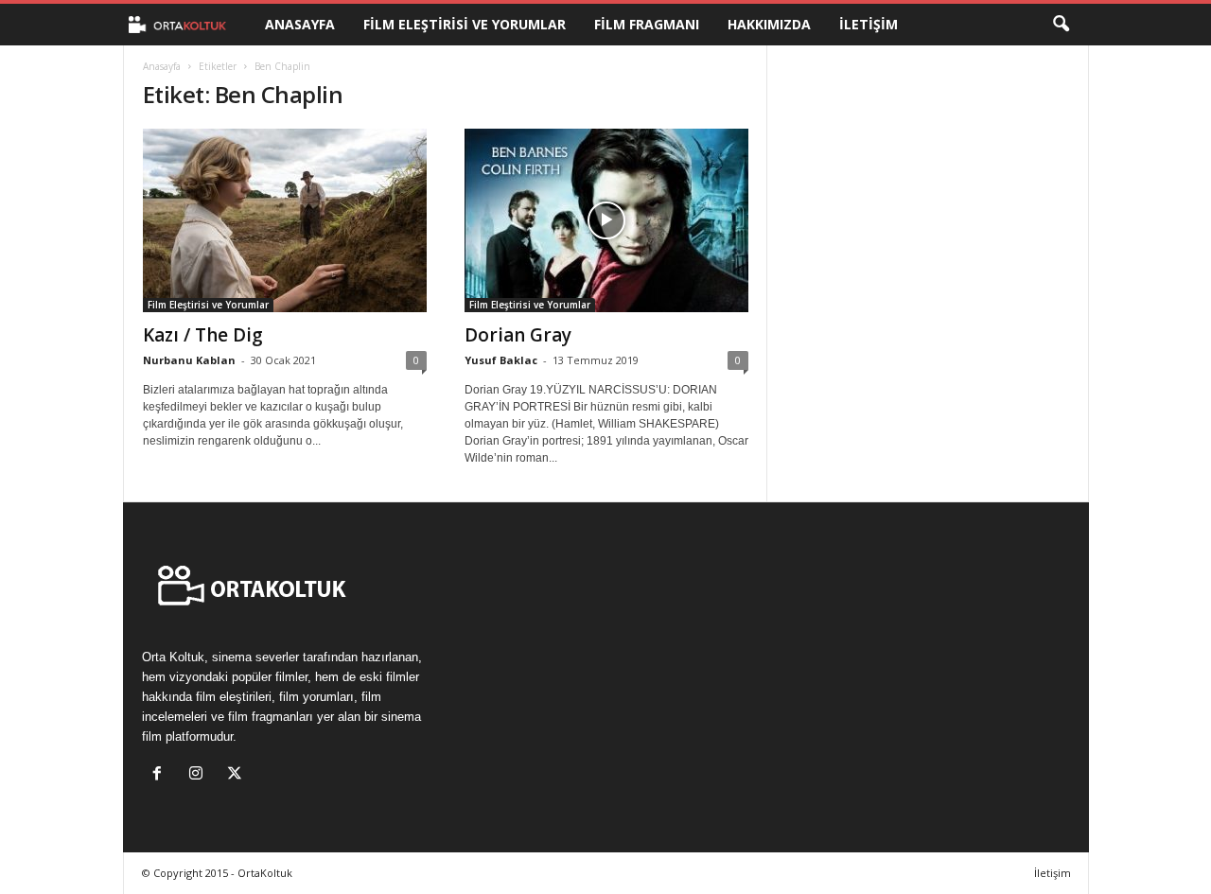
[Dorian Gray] (606, 220)
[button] (1060, 24)
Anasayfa (300, 24)
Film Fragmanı (646, 24)
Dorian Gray (518, 335)
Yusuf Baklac (501, 360)
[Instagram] (200, 775)
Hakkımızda (769, 24)
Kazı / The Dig (203, 335)
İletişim (868, 24)
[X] (236, 775)
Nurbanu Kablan (189, 360)
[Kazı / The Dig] (285, 220)
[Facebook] (161, 775)
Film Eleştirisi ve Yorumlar (464, 24)
